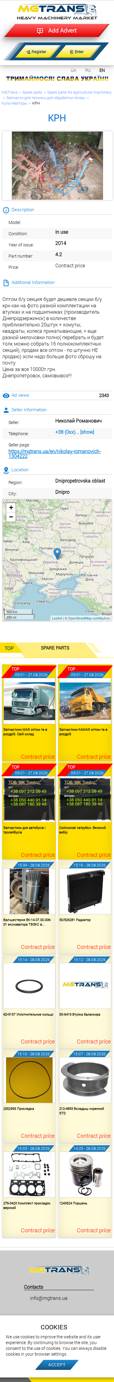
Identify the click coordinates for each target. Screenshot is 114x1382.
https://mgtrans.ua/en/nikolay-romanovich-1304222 (55, 453)
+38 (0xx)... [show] (74, 432)
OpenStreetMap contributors (89, 618)
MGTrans (10, 92)
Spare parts (32, 92)
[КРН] (57, 165)
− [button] (11, 517)
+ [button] (11, 507)
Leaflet (57, 618)
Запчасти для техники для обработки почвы (45, 97)
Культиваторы (14, 103)
